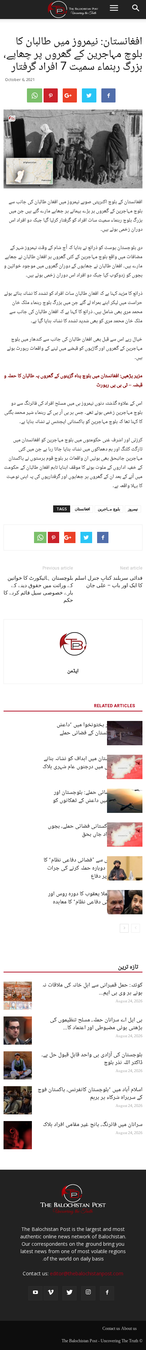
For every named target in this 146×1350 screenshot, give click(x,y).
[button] (136, 9)
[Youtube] (35, 1293)
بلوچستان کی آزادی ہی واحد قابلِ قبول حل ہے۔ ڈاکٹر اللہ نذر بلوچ (91, 1059)
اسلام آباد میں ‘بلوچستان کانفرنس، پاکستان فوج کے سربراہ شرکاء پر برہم (90, 1094)
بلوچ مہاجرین (109, 508)
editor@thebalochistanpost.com (86, 1273)
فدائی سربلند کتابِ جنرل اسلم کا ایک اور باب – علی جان (108, 582)
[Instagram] (88, 1293)
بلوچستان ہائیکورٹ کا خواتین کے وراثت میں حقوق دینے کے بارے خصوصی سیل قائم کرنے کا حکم (38, 589)
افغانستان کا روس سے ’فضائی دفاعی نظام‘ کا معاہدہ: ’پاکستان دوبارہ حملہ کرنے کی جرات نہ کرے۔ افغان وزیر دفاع (93, 868)
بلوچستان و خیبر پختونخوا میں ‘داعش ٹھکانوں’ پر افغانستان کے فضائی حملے (99, 729)
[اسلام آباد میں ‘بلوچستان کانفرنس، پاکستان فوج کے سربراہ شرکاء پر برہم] (18, 1100)
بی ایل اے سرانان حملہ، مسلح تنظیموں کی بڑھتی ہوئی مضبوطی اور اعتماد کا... (96, 1024)
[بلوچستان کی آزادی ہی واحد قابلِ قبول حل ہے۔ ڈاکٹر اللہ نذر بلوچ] (18, 1065)
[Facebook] (107, 1293)
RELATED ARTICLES (114, 705)
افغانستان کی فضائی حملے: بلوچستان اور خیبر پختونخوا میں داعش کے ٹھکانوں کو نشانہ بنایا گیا (97, 801)
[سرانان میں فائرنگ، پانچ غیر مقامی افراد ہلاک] (18, 1135)
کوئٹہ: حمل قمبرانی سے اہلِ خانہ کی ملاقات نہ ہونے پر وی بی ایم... (92, 989)
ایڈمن (73, 671)
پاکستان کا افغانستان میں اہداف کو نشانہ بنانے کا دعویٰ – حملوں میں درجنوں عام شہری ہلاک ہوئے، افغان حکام (92, 767)
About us (129, 1329)
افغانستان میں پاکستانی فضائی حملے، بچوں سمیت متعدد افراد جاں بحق (95, 830)
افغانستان (82, 508)
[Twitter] (69, 1293)
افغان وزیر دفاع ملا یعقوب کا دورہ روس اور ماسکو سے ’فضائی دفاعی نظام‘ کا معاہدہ (95, 898)
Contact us (111, 1329)
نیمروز (133, 508)
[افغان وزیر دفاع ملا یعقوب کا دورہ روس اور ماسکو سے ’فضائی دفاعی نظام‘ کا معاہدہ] (124, 902)
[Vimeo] (51, 1293)
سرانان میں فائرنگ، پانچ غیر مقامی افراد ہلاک (92, 1125)
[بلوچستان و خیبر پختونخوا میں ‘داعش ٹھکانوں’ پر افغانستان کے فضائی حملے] (124, 733)
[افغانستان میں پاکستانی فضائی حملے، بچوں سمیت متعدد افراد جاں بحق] (124, 834)
